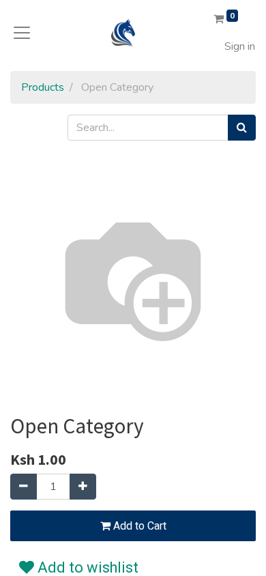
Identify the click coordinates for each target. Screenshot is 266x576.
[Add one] (83, 487)
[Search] (242, 128)
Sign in (239, 46)
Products (42, 87)
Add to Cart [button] (138, 526)
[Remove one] (23, 487)
